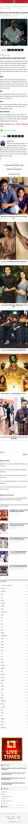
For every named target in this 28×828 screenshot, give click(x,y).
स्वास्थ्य (14, 721)
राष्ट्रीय (14, 695)
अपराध (14, 594)
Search (2, 452)
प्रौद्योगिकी (14, 668)
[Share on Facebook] (12, 50)
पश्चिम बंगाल (14, 665)
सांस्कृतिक (14, 718)
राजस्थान (14, 689)
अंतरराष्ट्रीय (14, 591)
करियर (14, 615)
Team (13, 816)
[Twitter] (11, 822)
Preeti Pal (7, 14)
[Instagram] (13, 822)
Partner (18, 818)
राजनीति (14, 686)
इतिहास (14, 600)
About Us (8, 816)
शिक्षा (14, 715)
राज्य (14, 692)
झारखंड (14, 638)
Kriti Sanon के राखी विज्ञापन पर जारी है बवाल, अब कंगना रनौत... (14, 261)
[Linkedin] (15, 822)
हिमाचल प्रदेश (14, 727)
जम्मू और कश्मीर (14, 635)
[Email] (19, 822)
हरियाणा (14, 724)
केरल (14, 618)
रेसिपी (14, 698)
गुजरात (14, 624)
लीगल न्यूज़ (14, 704)
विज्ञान (14, 710)
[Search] (26, 1)
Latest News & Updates (14, 585)
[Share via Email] (22, 50)
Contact (18, 816)
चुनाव (14, 629)
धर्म (14, 653)
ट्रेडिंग (14, 644)
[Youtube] (17, 822)
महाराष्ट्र (14, 680)
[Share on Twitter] (16, 50)
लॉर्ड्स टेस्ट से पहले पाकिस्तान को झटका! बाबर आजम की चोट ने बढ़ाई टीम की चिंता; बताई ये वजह (19, 538)
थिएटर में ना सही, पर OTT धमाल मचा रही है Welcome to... (14, 393)
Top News (14, 588)
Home (1, 6)
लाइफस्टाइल (14, 701)
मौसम (14, 683)
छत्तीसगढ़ (14, 632)
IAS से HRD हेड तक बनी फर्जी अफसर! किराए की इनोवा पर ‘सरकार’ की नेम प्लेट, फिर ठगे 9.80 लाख (18, 566)
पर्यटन (14, 659)
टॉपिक (14, 641)
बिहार (14, 671)
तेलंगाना (14, 647)
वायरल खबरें (14, 707)
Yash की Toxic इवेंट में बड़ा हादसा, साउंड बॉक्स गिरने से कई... (14, 350)
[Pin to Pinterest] (19, 50)
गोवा (14, 627)
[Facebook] (9, 822)
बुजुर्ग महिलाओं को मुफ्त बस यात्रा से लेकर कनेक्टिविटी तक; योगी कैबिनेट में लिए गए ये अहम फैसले (19, 511)
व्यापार (14, 713)
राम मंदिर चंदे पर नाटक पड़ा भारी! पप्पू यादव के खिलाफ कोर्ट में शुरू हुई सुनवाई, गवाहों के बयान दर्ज (19, 524)
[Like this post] (9, 50)
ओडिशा (14, 609)
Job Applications (11, 818)
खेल (14, 621)
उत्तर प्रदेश (14, 603)
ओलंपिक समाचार (14, 612)
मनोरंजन (8, 6)
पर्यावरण (14, 662)
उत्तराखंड (14, 606)
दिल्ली (14, 650)
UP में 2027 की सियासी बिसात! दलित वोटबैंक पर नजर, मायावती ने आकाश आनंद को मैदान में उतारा (18, 552)
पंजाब (14, 656)
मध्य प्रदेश (14, 674)
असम (14, 597)
